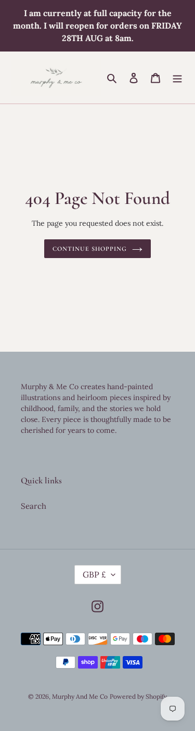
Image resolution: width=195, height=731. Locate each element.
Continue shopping (90, 248)
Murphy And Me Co (80, 696)
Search (33, 506)
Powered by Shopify (138, 696)
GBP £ (94, 574)
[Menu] (177, 78)
